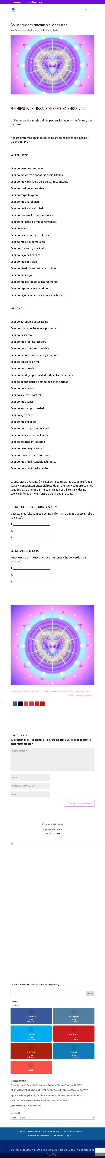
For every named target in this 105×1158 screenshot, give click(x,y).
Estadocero (20, 30)
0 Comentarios (51, 30)
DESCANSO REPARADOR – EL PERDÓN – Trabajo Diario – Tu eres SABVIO (49, 1090)
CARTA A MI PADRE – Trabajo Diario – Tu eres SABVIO (39, 1100)
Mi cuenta (58, 1136)
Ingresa (70, 1136)
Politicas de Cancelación (39, 1136)
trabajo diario (35, 30)
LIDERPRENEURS (34, 1149)
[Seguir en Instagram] (31, 703)
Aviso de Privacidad (73, 1131)
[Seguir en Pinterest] (37, 703)
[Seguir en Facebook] (15, 703)
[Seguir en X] (20, 703)
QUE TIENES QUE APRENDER (26, 1105)
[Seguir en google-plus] (26, 703)
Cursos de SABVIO (51, 1131)
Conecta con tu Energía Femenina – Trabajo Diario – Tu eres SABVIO (46, 1085)
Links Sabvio (34, 1131)
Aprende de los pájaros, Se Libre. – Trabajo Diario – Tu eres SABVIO (46, 1095)
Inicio (22, 1131)
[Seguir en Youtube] (42, 703)
